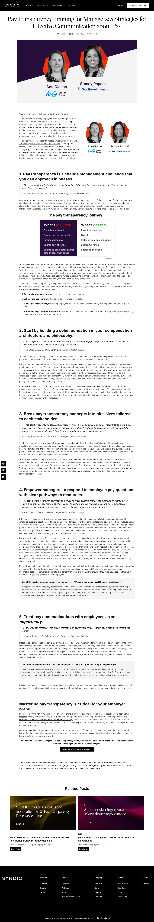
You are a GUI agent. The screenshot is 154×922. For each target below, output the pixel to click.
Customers (43, 5)
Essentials (43, 888)
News (97, 888)
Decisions (43, 892)
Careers (98, 892)
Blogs (64, 892)
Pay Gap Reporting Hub (71, 897)
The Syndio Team (85, 845)
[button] (77, 749)
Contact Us (99, 897)
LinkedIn (146, 884)
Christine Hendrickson (18, 845)
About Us (98, 884)
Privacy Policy (123, 884)
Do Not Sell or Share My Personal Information (58, 918)
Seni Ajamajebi (33, 845)
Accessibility (122, 897)
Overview (43, 884)
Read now (15, 849)
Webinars (65, 888)
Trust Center (122, 888)
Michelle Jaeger (64, 34)
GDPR (120, 892)
